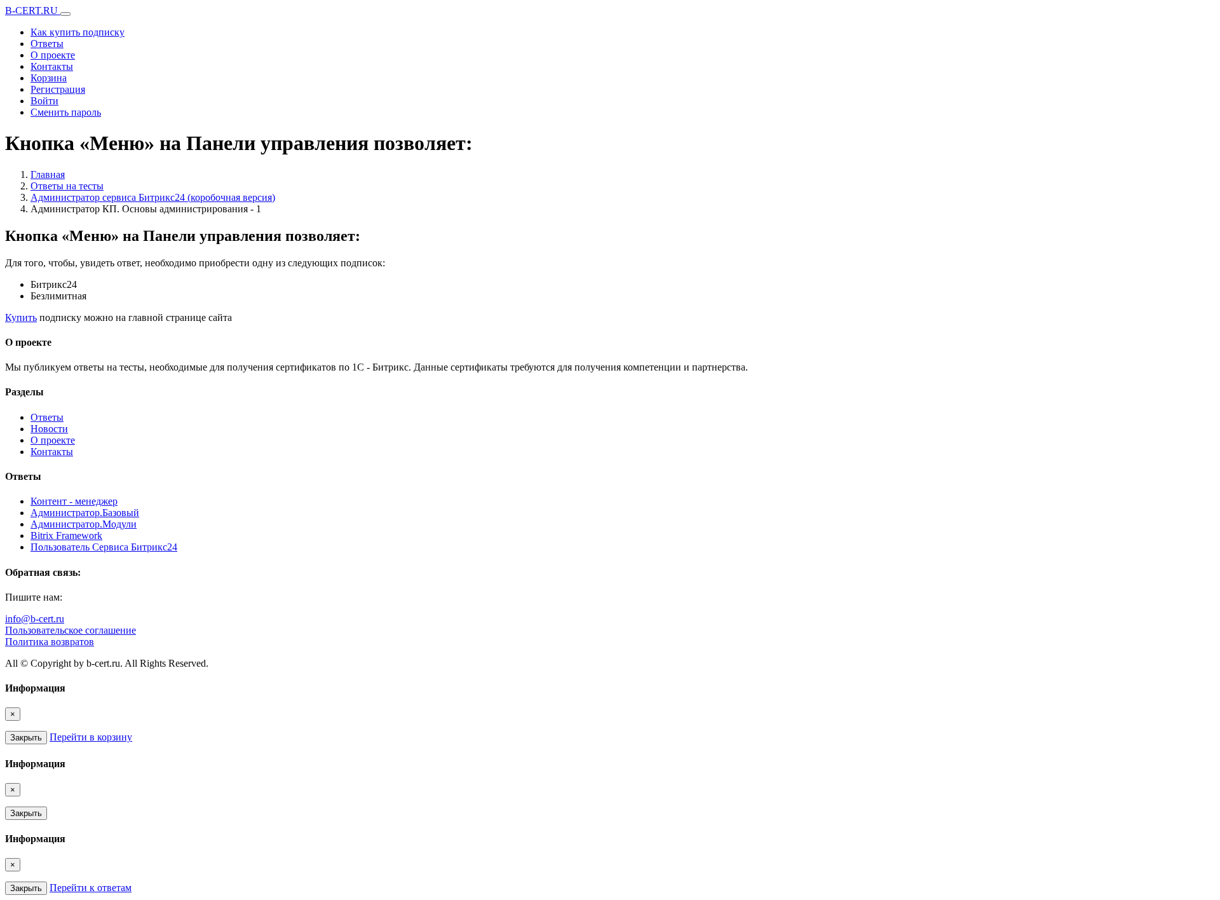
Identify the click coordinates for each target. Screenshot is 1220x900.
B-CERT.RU (32, 10)
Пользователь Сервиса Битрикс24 (103, 547)
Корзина (48, 77)
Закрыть (26, 737)
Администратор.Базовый (84, 512)
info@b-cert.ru (34, 618)
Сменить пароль (65, 112)
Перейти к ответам (91, 887)
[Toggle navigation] (65, 14)
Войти (44, 100)
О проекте (52, 55)
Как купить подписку (77, 32)
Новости (49, 428)
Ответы (47, 43)
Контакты (51, 66)
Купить (21, 317)
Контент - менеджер (74, 501)
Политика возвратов (49, 641)
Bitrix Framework (66, 535)
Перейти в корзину (91, 737)
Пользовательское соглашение (70, 630)
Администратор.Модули (83, 524)
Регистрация (57, 89)
